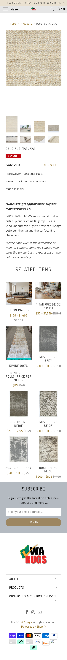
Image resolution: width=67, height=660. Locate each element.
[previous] (9, 70)
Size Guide (51, 165)
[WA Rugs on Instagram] (33, 612)
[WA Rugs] (33, 9)
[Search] (52, 9)
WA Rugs (26, 622)
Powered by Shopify (33, 626)
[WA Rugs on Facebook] (27, 612)
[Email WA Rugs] (40, 612)
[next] (58, 70)
